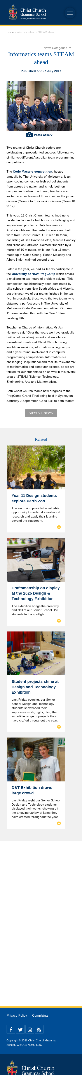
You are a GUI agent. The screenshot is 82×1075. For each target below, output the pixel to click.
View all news (41, 413)
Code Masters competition (32, 171)
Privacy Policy (17, 1015)
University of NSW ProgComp (33, 274)
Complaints (40, 1015)
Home (10, 32)
